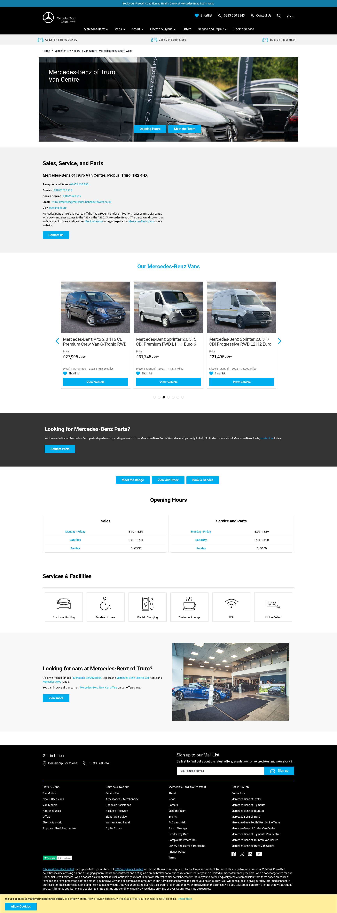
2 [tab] (159, 397)
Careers (173, 804)
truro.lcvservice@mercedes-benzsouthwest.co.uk (81, 201)
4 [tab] (168, 397)
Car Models (49, 793)
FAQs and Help (177, 822)
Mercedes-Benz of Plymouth (248, 804)
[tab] (290, 15)
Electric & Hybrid (161, 29)
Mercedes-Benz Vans (141, 221)
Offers (187, 29)
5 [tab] (173, 397)
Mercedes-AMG (52, 681)
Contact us (238, 793)
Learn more (185, 898)
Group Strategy (177, 828)
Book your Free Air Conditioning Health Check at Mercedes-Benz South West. (168, 3)
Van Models (50, 804)
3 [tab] (163, 397)
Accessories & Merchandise (122, 799)
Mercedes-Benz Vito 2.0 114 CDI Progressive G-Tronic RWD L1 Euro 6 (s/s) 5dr (93, 344)
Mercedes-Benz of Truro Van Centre (252, 845)
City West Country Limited (58, 869)
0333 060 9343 (100, 763)
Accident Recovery (117, 810)
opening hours (58, 207)
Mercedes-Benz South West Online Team (255, 822)
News (171, 799)
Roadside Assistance (118, 804)
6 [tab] (177, 397)
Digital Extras (114, 828)
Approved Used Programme (59, 828)
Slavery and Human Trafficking (186, 845)
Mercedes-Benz (94, 29)
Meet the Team (177, 810)
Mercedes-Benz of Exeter (246, 799)
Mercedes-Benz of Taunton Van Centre (254, 840)
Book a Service (244, 29)
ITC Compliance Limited (129, 869)
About (172, 793)
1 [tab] (154, 397)
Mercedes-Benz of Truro (245, 816)
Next (280, 341)
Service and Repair (210, 29)
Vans (118, 29)
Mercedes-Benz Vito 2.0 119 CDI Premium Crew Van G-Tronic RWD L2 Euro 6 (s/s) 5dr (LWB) (168, 344)
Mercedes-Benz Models (87, 677)
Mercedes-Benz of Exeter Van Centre (253, 828)
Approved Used (52, 810)
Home (47, 50)
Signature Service (116, 816)
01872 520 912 (72, 196)
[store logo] (59, 17)
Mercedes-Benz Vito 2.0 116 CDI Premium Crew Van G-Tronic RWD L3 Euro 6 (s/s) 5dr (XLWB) (241, 344)
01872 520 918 (63, 190)
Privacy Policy (176, 851)
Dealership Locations (62, 763)
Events (172, 816)
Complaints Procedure (181, 840)
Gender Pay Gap (178, 834)
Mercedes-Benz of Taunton (247, 810)
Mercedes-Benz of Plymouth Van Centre (255, 834)
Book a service (94, 221)
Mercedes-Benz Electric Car (132, 677)
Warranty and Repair (118, 822)
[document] (169, 903)
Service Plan (113, 793)
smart (136, 29)
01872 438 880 (79, 184)
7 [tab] (182, 397)
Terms (172, 857)
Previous (57, 341)
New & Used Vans (53, 799)
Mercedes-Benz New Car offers (98, 687)
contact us (267, 438)
